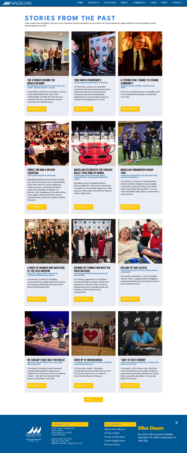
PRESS (164, 3)
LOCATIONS (110, 3)
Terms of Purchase (114, 437)
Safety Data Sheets (114, 429)
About (124, 3)
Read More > (37, 109)
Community (139, 3)
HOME (80, 3)
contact (177, 3)
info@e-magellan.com (70, 443)
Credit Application (114, 440)
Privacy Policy (112, 444)
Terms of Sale (112, 433)
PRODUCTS (93, 3)
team (153, 3)
